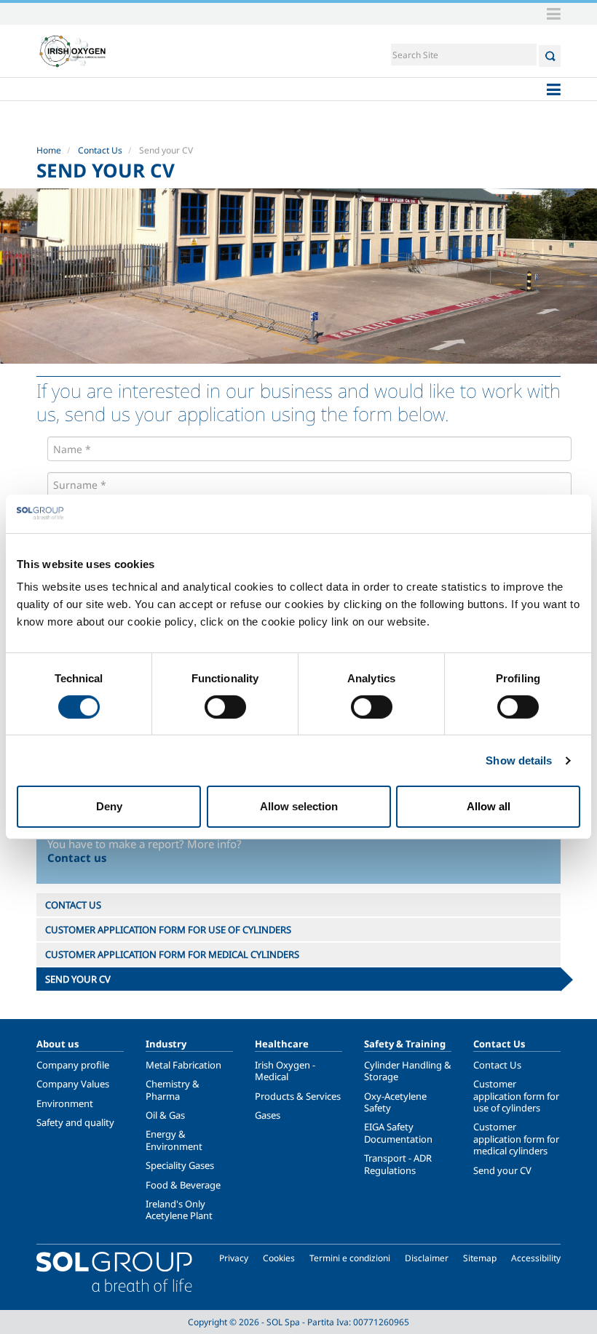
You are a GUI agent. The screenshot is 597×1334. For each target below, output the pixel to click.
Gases (267, 1115)
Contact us (76, 857)
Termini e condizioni (349, 1258)
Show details (519, 760)
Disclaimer (426, 1258)
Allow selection (299, 806)
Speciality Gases (180, 1165)
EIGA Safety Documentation (398, 1132)
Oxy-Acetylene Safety (395, 1102)
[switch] (225, 707)
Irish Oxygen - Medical (285, 1070)
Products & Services (298, 1096)
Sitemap (480, 1258)
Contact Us (100, 150)
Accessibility (536, 1258)
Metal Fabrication (183, 1064)
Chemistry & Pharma (172, 1089)
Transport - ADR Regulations (398, 1163)
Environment (64, 1103)
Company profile (72, 1064)
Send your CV (502, 1170)
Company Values (72, 1083)
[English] (72, 51)
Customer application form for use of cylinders (516, 1095)
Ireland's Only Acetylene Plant (179, 1209)
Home (48, 150)
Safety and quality (75, 1122)
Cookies (279, 1258)
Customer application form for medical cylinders (516, 1138)
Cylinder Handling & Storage (407, 1070)
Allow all (488, 806)
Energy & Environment (174, 1139)
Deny (109, 806)
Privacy (233, 1258)
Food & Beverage (183, 1184)
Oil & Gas (165, 1115)
